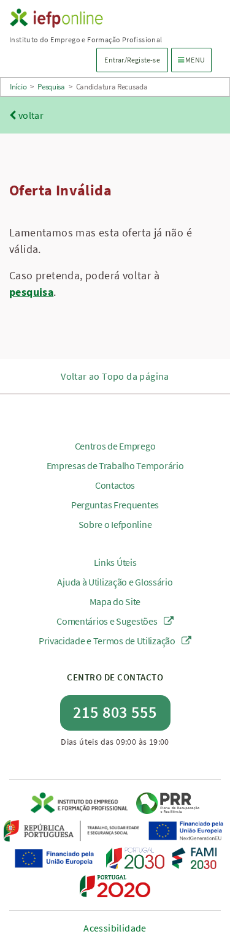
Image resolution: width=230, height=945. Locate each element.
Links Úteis (115, 562)
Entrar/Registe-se (131, 59)
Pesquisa (51, 86)
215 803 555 (115, 712)
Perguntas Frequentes (115, 505)
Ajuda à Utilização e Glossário (114, 582)
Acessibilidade (115, 928)
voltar (30, 115)
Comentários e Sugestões (107, 621)
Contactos (115, 485)
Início (18, 86)
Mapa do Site (115, 601)
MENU (194, 59)
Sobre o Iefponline (115, 524)
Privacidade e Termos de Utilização (108, 640)
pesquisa (31, 292)
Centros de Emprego (115, 446)
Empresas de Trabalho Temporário (115, 465)
